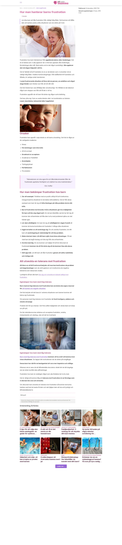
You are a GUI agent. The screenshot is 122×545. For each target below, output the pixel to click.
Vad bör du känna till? (29, 8)
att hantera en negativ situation (33, 288)
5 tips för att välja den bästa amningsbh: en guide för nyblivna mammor (29, 431)
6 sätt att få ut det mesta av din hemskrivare (48, 431)
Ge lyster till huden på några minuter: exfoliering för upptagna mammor (91, 431)
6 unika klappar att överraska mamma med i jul (50, 459)
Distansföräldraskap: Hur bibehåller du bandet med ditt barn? (70, 459)
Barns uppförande (41, 8)
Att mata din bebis (25, 427)
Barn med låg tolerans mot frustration (34, 357)
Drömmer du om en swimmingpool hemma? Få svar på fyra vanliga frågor (91, 459)
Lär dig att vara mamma (68, 427)
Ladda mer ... (61, 466)
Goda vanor (85, 427)
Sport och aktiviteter (26, 455)
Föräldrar (44, 455)
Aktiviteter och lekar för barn (50, 427)
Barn (21, 8)
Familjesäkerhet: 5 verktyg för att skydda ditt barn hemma (70, 431)
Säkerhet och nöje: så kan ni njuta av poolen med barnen (29, 459)
